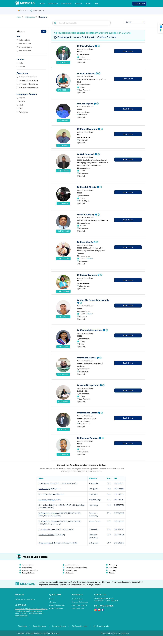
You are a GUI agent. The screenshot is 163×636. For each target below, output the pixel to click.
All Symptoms (30, 17)
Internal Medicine (72, 565)
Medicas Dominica (21, 615)
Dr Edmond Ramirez (88, 438)
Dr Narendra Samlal (87, 413)
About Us (78, 4)
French (22, 101)
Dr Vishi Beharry (86, 214)
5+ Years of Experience (28, 77)
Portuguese (23, 112)
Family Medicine (28, 573)
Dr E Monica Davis (46, 494)
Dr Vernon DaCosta (46, 535)
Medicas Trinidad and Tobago (36, 609)
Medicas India (20, 609)
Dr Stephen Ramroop (47, 529)
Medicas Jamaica (21, 613)
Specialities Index (39, 626)
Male (21, 63)
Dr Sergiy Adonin (45, 543)
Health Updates (77, 599)
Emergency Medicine (30, 570)
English (22, 98)
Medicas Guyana (36, 611)
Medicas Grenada (22, 611)
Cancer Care (53, 4)
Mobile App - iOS (78, 608)
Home (42, 4)
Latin (21, 108)
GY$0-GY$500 (24, 40)
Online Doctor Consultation (25, 599)
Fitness (111, 573)
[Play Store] (161, 30)
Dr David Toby (44, 489)
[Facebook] (102, 610)
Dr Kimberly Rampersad (90, 330)
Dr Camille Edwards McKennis (93, 300)
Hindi (21, 105)
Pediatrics (69, 573)
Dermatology (27, 567)
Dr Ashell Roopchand (88, 385)
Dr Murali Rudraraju (87, 129)
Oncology (112, 570)
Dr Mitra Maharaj (86, 46)
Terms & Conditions (121, 633)
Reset (43, 31)
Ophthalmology (71, 570)
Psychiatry (113, 567)
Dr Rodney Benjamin (47, 500)
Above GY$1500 (25, 51)
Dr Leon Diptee (85, 104)
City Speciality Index (79, 626)
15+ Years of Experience (28, 84)
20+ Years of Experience (28, 88)
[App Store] (161, 27)
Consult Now (66, 4)
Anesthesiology (28, 565)
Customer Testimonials (80, 602)
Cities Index (22, 626)
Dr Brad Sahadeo (86, 73)
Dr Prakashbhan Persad (48, 513)
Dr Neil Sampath (86, 154)
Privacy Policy (106, 633)
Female (22, 67)
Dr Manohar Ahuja (46, 505)
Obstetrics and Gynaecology (76, 567)
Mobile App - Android (79, 605)
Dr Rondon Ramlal (87, 358)
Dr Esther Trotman (87, 275)
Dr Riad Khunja (85, 242)
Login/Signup (139, 4)
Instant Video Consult (57, 605)
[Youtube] (99, 610)
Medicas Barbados (35, 613)
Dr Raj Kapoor (44, 483)
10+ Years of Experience (28, 80)
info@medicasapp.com (104, 598)
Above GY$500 (25, 44)
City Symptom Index (101, 626)
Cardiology (113, 565)
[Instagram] (95, 610)
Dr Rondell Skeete (87, 187)
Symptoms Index (59, 626)
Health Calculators (56, 608)
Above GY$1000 (25, 47)
